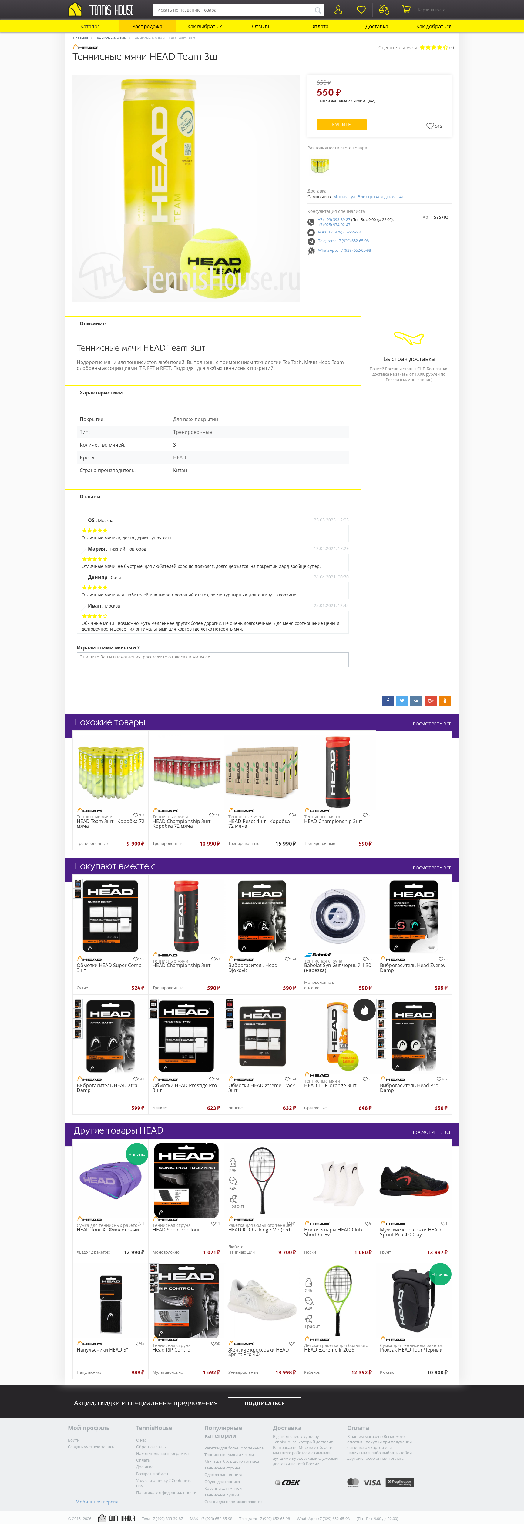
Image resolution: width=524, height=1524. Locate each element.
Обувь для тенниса (222, 1481)
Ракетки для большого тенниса (234, 1448)
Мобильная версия (97, 1502)
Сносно (433, 47)
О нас (141, 1440)
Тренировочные (192, 432)
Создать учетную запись (91, 1446)
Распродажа (147, 26)
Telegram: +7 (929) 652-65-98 (343, 240)
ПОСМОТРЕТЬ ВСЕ (432, 724)
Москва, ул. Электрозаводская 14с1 (369, 196)
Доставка (376, 26)
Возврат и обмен (152, 1473)
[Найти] (318, 9)
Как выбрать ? (204, 26)
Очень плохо (422, 47)
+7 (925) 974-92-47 (334, 224)
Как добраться (434, 26)
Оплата (319, 26)
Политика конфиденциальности (166, 1492)
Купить (341, 124)
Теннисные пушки (221, 1495)
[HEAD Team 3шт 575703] (186, 188)
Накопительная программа (162, 1453)
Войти (73, 1440)
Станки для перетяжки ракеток (233, 1501)
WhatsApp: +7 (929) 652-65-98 (344, 250)
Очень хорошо (439, 47)
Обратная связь (151, 1446)
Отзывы (262, 26)
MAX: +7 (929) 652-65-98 (339, 232)
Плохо (428, 47)
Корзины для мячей (223, 1488)
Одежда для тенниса (223, 1474)
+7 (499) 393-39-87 (334, 219)
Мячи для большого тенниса (231, 1461)
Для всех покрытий (195, 419)
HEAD (179, 457)
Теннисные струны (222, 1468)
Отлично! (445, 47)
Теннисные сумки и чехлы (229, 1454)
